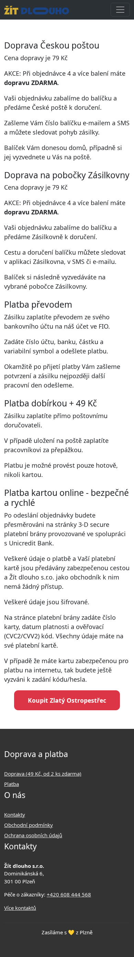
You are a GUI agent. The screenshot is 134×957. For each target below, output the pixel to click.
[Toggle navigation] (120, 10)
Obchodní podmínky (28, 824)
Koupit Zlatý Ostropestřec (67, 700)
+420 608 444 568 (69, 894)
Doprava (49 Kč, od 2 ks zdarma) (42, 773)
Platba (11, 783)
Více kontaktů (20, 907)
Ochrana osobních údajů (33, 835)
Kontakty (14, 814)
